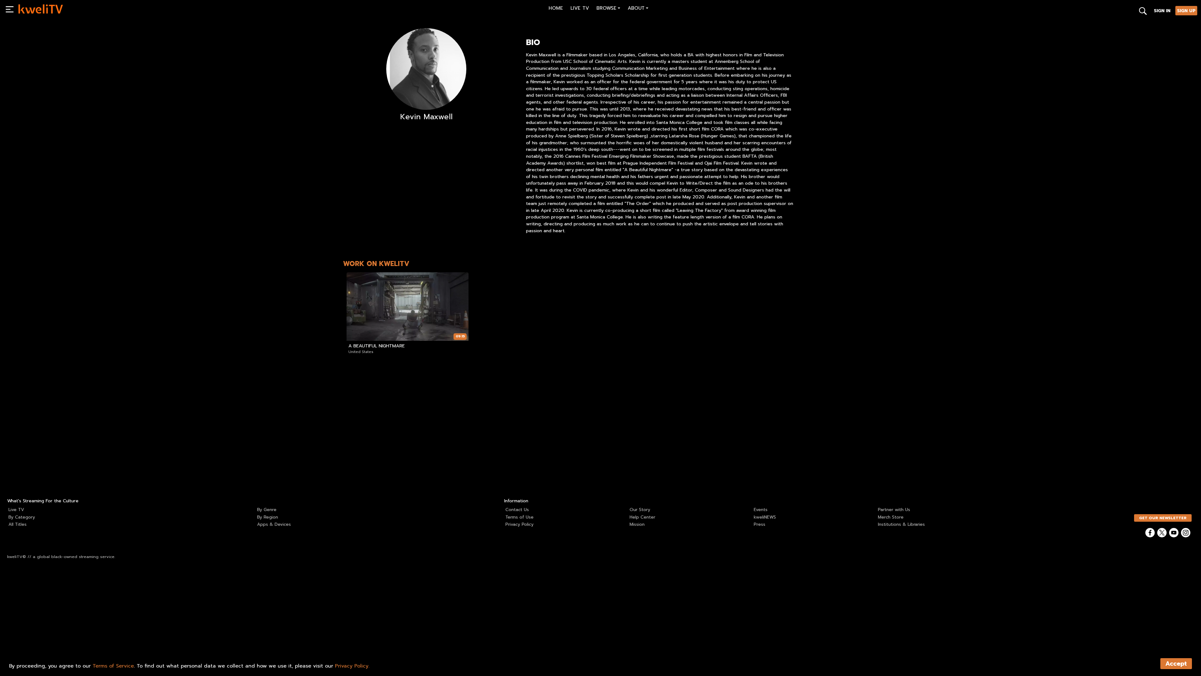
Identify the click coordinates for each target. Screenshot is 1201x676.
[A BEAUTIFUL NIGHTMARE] (408, 306)
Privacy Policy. (352, 666)
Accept (1176, 663)
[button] (608, 8)
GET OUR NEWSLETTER (1163, 518)
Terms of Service (113, 666)
